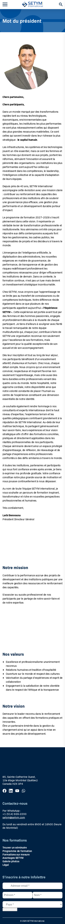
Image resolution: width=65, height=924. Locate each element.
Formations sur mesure (16, 854)
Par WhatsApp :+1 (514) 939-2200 (14, 812)
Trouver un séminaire (14, 847)
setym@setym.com (13, 817)
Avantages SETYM (12, 857)
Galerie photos (10, 861)
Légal (5, 864)
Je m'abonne (10, 909)
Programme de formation (17, 851)
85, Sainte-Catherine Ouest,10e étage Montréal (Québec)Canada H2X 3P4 (20, 780)
